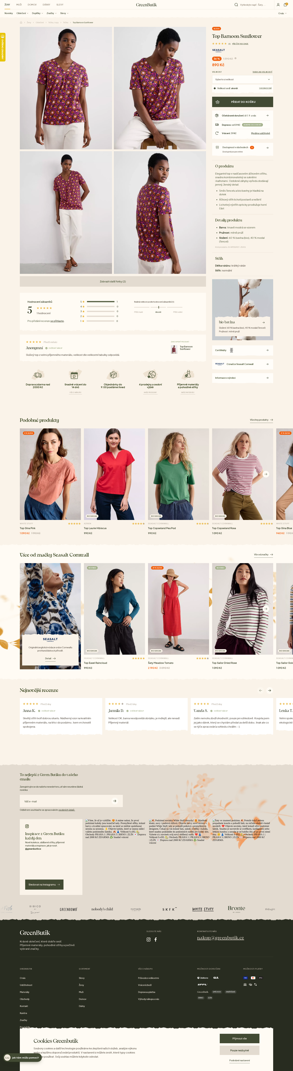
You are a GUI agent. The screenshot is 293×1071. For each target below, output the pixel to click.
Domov (32, 4)
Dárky (46, 4)
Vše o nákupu (75, 392)
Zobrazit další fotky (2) (113, 281)
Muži (19, 4)
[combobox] (255, 4)
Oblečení (21, 13)
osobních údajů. (67, 809)
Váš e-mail (30, 801)
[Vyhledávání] (253, 4)
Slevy (63, 13)
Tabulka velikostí (262, 72)
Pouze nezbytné (239, 1050)
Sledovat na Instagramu (42, 884)
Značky (50, 13)
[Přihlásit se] (278, 4)
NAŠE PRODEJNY (150, 392)
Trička (65, 22)
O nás (281, 13)
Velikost (217, 72)
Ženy (7, 4)
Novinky (9, 13)
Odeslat (114, 800)
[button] (265, 474)
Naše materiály (188, 392)
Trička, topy (53, 22)
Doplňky (36, 13)
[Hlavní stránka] (147, 4)
